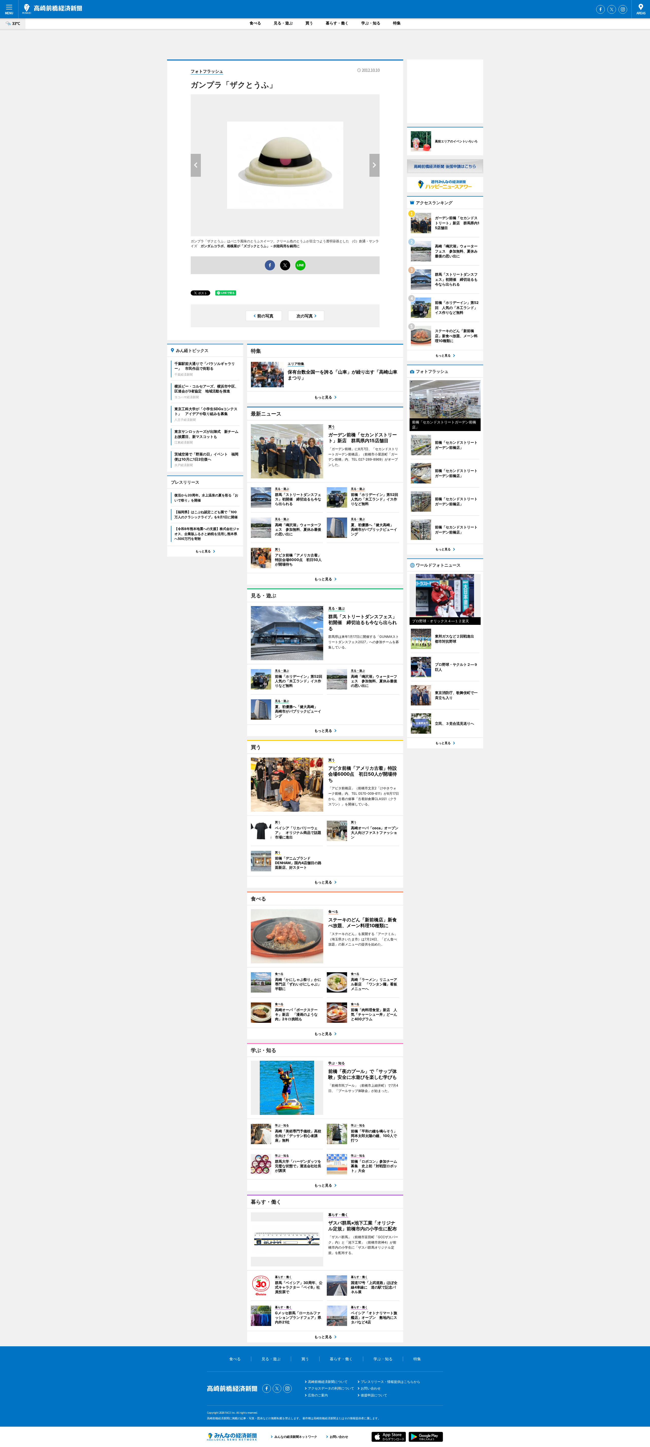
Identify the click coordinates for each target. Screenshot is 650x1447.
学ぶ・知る (370, 23)
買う (309, 23)
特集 (397, 23)
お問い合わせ (371, 1388)
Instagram (623, 9)
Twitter (611, 9)
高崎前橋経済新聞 (52, 9)
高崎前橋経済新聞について (328, 1382)
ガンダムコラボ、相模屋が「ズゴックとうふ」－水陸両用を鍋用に (250, 246)
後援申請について (374, 1395)
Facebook (600, 9)
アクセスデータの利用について (331, 1388)
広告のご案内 (318, 1395)
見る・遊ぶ (283, 23)
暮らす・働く (337, 23)
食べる (255, 23)
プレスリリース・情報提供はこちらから (390, 1382)
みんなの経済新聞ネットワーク (232, 1437)
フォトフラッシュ (207, 71)
